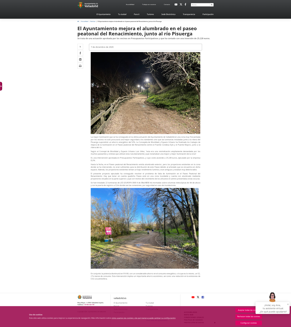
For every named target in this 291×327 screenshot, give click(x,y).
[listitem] (104, 14)
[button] (212, 4)
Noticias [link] (92, 21)
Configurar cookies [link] (249, 323)
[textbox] (200, 4)
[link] (130, 5)
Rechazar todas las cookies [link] (248, 316)
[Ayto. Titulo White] (91, 5)
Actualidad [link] (84, 21)
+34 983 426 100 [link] (89, 305)
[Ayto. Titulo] (87, 297)
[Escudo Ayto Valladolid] (79, 297)
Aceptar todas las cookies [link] (249, 310)
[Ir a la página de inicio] (80, 5)
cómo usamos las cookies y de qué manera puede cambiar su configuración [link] (144, 318)
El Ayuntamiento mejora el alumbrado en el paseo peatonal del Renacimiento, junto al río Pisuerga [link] (130, 21)
